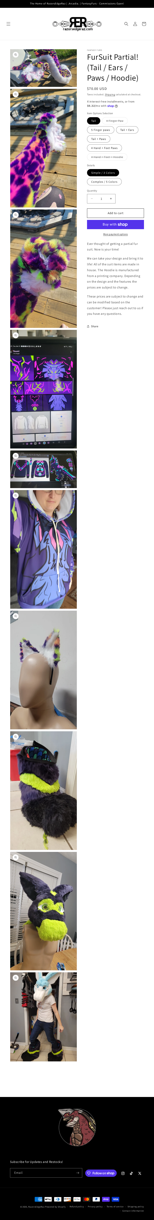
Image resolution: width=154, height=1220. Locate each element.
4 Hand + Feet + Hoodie (109, 158)
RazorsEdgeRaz (36, 1206)
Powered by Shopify (55, 1206)
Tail (93, 121)
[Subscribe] (77, 1173)
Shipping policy (136, 1206)
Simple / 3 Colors (103, 172)
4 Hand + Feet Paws (104, 148)
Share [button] (94, 326)
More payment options (115, 234)
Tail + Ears (127, 130)
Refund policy (77, 1206)
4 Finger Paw (117, 121)
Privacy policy (95, 1206)
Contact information (133, 1210)
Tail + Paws (98, 139)
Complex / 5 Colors (104, 182)
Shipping (110, 94)
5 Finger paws (100, 130)
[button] (8, 23)
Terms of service (115, 1206)
